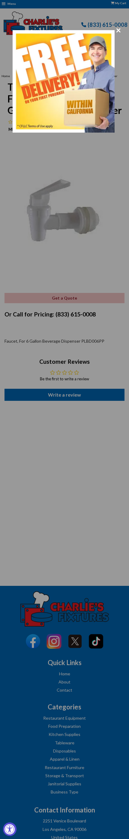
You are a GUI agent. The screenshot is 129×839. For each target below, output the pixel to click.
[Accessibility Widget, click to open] (9, 829)
